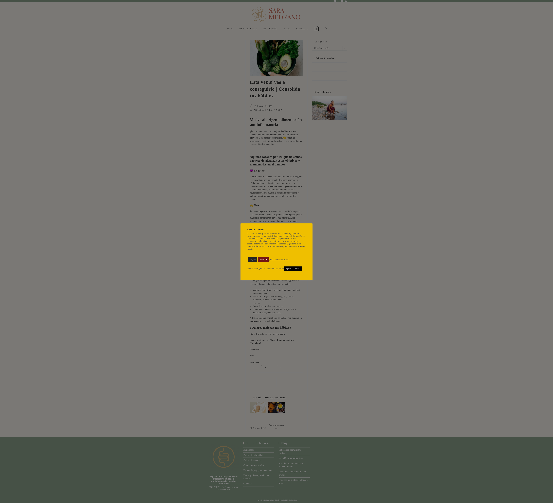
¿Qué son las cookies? (279, 259)
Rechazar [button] (263, 259)
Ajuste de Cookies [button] (293, 269)
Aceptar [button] (252, 259)
